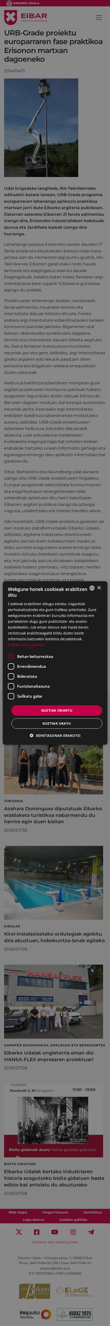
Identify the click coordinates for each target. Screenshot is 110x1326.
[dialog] (55, 663)
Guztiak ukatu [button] (56, 723)
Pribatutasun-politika (26, 644)
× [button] (99, 588)
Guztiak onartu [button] (57, 710)
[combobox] (91, 588)
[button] (55, 735)
